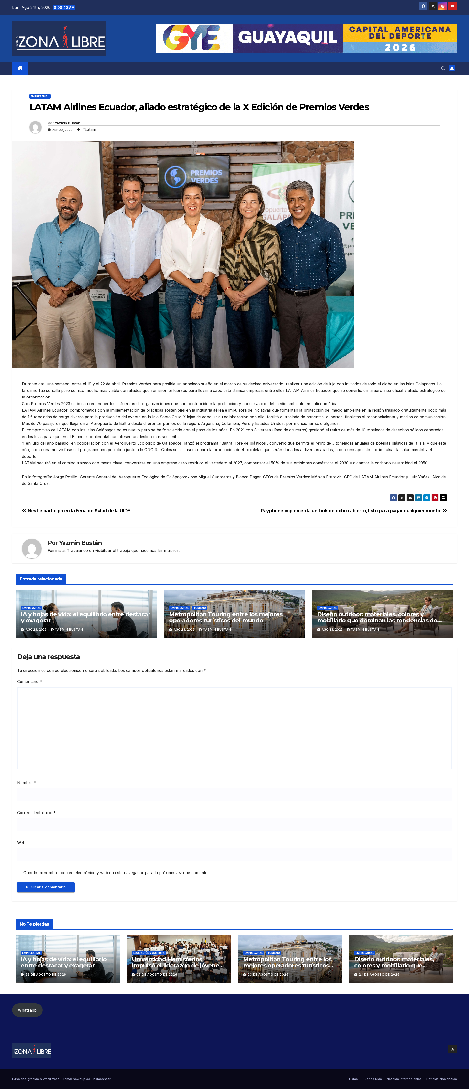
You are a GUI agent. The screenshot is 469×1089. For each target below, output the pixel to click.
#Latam (89, 129)
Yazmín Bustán (67, 123)
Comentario (29, 681)
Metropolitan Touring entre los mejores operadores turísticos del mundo (225, 617)
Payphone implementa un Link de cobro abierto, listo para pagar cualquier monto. (351, 511)
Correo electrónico (36, 812)
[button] (443, 68)
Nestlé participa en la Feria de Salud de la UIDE (78, 511)
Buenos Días (372, 1079)
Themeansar (101, 1079)
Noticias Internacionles (404, 1079)
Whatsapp (27, 1010)
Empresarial (40, 96)
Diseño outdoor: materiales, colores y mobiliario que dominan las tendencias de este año (377, 620)
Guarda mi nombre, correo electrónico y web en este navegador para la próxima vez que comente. (115, 872)
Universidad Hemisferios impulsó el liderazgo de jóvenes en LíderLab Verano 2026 (177, 965)
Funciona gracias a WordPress (36, 1079)
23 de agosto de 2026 (45, 974)
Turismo (199, 607)
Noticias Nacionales (441, 1079)
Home (353, 1079)
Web (21, 842)
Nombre (26, 782)
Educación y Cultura (149, 952)
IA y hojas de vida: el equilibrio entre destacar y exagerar (85, 617)
